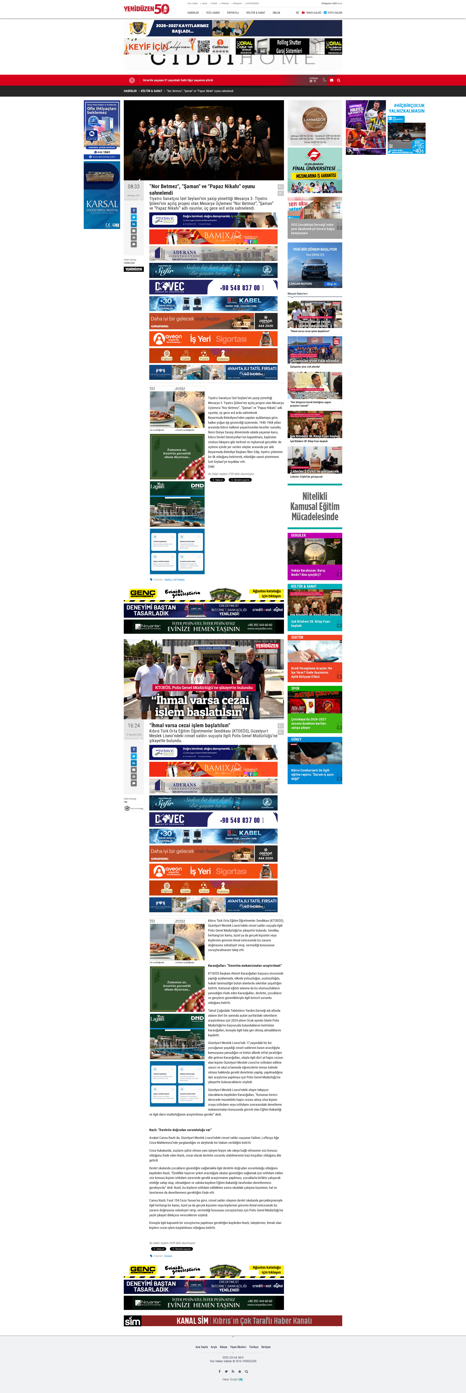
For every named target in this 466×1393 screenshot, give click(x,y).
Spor (295, 688)
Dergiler (298, 535)
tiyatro (168, 579)
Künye (223, 1347)
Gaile (204, 3)
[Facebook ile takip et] (219, 1371)
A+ (281, 187)
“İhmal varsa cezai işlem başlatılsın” (165, 80)
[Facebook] (134, 210)
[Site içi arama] (338, 80)
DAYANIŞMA (252, 3)
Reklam (225, 3)
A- (281, 193)
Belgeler (238, 3)
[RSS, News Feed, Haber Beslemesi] (233, 1371)
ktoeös (168, 1256)
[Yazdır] (134, 237)
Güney (296, 739)
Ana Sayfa (192, 3)
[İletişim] (331, 80)
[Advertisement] (102, 258)
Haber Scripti (230, 1379)
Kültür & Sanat (304, 586)
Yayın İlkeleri (238, 1347)
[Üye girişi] (239, 1371)
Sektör (297, 637)
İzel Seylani (179, 579)
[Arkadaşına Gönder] (134, 231)
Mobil (214, 3)
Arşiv (214, 1347)
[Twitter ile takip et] (226, 1371)
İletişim (265, 1347)
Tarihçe (253, 1347)
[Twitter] (134, 217)
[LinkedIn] (134, 224)
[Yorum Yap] (134, 244)
